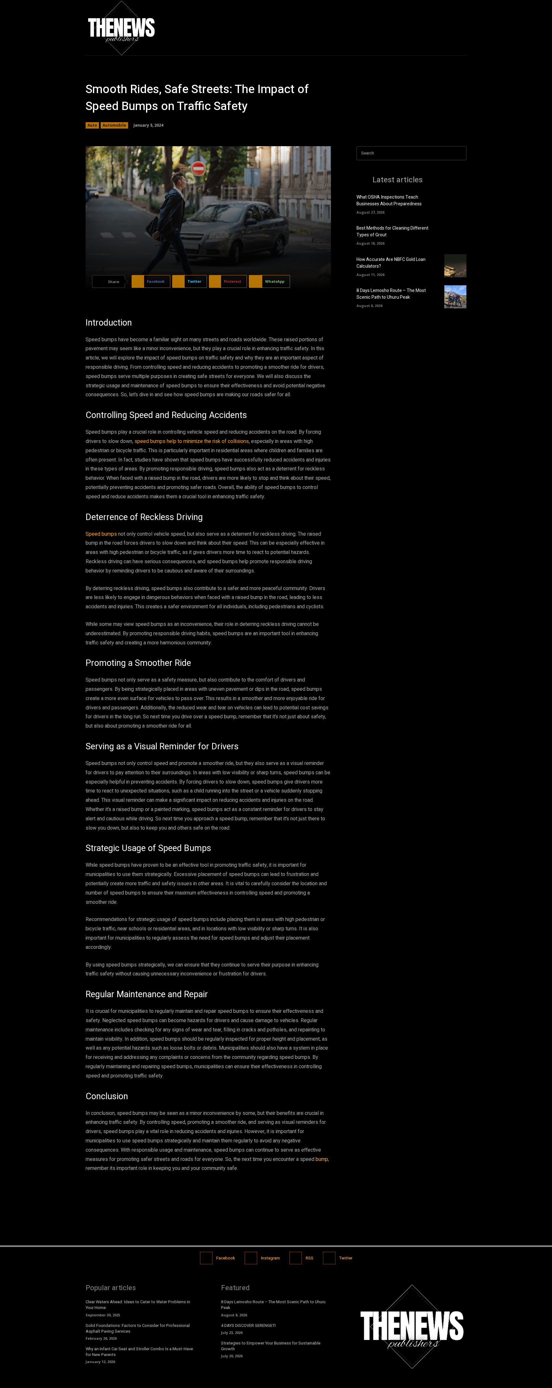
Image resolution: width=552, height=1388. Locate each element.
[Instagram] (447, 27)
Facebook (225, 1258)
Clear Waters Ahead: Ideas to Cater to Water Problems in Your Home (138, 1305)
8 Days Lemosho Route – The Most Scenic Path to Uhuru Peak (391, 294)
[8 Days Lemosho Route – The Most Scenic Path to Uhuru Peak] (455, 296)
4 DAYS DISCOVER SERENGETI (248, 1325)
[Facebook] (434, 27)
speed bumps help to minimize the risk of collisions (191, 441)
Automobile (114, 125)
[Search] (459, 153)
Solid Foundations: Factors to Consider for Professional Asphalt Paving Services (138, 1328)
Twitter (345, 1258)
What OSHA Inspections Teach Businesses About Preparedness (389, 200)
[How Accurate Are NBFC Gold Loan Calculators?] (455, 265)
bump (322, 1159)
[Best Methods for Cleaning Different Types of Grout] (455, 234)
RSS (309, 1258)
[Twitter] (461, 27)
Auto (92, 125)
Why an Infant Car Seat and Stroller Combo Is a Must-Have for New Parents (139, 1352)
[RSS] (295, 1258)
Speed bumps (101, 534)
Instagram (270, 1258)
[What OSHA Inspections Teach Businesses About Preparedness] (455, 203)
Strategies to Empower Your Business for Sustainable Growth (270, 1346)
